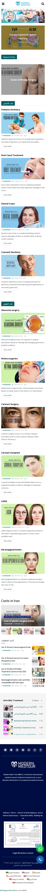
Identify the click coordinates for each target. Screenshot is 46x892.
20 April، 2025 (17, 278)
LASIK (4, 501)
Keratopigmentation (11, 550)
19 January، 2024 (18, 181)
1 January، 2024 (18, 135)
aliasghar (8, 624)
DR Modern (6, 135)
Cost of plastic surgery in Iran (19, 621)
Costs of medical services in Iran (17, 617)
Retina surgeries (9, 358)
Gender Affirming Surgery (23, 80)
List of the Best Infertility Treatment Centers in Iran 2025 (13, 670)
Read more (8, 146)
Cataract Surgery (9, 404)
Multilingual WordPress (9, 890)
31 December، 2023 (24, 85)
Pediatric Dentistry (10, 109)
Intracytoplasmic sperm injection (22, 36)
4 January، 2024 (18, 336)
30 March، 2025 (18, 686)
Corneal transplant (10, 453)
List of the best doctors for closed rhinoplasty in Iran (14, 659)
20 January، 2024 (18, 430)
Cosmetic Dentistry (10, 252)
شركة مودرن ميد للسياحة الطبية (32, 862)
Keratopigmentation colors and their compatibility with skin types (15, 681)
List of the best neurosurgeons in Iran (16, 647)
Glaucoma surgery (10, 310)
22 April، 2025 (17, 664)
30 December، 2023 (19, 230)
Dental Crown (8, 204)
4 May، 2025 (16, 650)
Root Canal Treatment (12, 155)
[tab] (23, 707)
